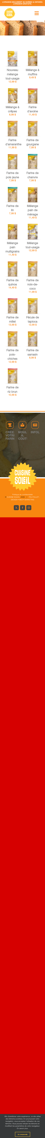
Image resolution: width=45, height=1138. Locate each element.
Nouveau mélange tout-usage (12, 74)
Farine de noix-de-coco (33, 284)
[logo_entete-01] (10, 8)
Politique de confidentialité (22, 494)
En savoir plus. (22, 1128)
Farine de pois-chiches (12, 354)
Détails (12, 62)
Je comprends (22, 1134)
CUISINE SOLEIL (13, 497)
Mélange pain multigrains (12, 247)
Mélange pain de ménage (32, 210)
